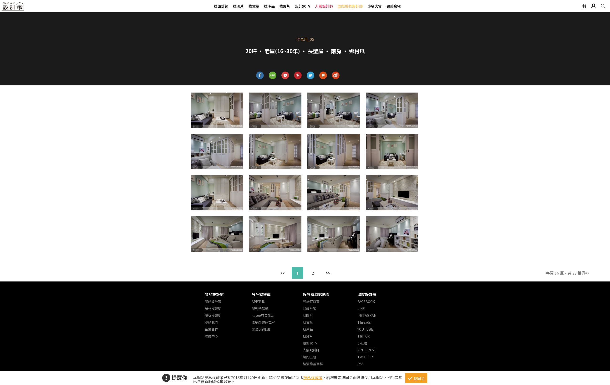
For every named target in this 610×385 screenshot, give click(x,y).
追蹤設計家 (366, 294)
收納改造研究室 (263, 322)
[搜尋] (602, 6)
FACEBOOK (366, 301)
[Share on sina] (336, 75)
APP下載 (258, 301)
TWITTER (365, 356)
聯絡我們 (211, 322)
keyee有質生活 (263, 315)
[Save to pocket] (285, 75)
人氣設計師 (324, 6)
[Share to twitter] (311, 75)
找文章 (254, 6)
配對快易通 (260, 308)
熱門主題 (309, 356)
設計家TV (302, 6)
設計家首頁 (311, 301)
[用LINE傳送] (273, 75)
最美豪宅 (393, 6)
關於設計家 (214, 294)
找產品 (269, 6)
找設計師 (221, 6)
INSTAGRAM (366, 315)
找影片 (285, 6)
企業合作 (211, 329)
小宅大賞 (374, 6)
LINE (361, 308)
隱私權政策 (312, 377)
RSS (360, 363)
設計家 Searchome (13, 7)
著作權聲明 (213, 308)
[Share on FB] (260, 75)
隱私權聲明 (213, 315)
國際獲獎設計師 (350, 6)
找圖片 (238, 6)
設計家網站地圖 (316, 294)
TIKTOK (363, 336)
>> (328, 273)
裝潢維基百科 (313, 363)
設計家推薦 (261, 294)
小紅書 (362, 343)
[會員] (593, 6)
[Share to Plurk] (323, 75)
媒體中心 (211, 336)
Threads (364, 322)
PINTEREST (366, 350)
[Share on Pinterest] (298, 75)
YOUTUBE (365, 329)
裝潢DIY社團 (261, 329)
